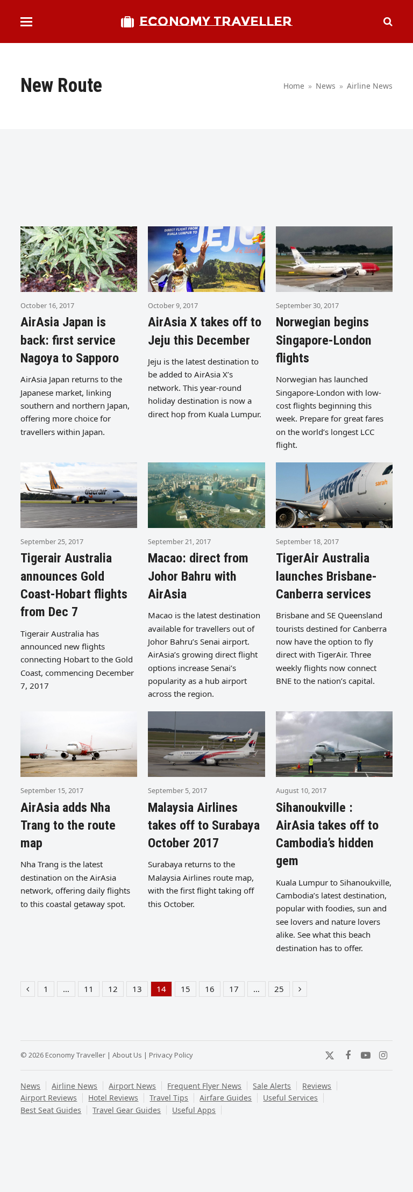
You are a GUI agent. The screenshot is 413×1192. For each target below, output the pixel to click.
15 (188, 989)
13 (139, 989)
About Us (127, 1055)
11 (91, 989)
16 (212, 989)
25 (281, 989)
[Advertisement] (216, 183)
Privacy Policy (171, 1055)
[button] (26, 21)
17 (236, 989)
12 (115, 989)
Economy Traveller (215, 21)
